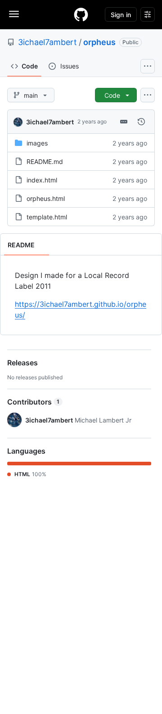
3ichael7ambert (47, 42)
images (37, 143)
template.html (47, 217)
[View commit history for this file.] (141, 121)
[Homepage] (81, 14)
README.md (45, 161)
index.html (42, 180)
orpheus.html (46, 198)
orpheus (99, 42)
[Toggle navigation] (14, 14)
